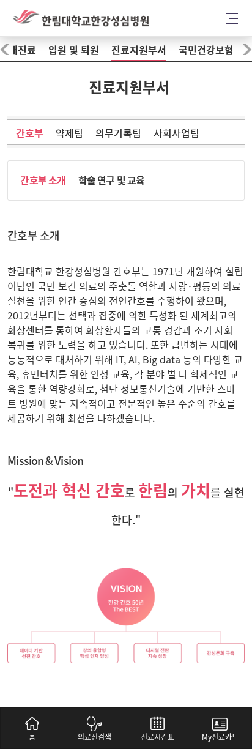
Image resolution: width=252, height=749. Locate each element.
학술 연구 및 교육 (111, 180)
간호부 (29, 133)
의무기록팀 (118, 133)
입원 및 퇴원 (73, 50)
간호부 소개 (42, 180)
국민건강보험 (206, 50)
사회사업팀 (176, 133)
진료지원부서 (138, 50)
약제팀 (69, 133)
